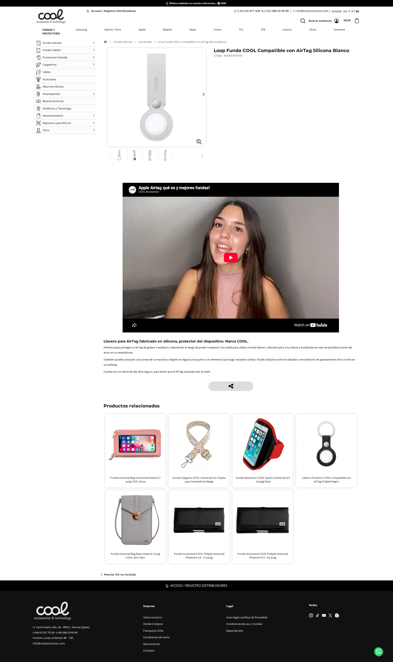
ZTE (263, 29)
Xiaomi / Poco (112, 29)
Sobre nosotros (152, 617)
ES (357, 11)
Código (218, 55)
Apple (142, 29)
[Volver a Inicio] (105, 41)
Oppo (192, 29)
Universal (339, 29)
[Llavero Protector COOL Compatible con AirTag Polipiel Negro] (326, 444)
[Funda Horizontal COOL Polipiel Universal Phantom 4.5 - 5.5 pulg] (199, 520)
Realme (167, 29)
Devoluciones (151, 644)
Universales (145, 42)
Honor (218, 29)
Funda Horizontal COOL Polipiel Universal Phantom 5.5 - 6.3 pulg (263, 555)
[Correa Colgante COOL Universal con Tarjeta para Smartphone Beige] (199, 444)
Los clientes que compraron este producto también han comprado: (110, 155)
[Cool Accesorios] (51, 16)
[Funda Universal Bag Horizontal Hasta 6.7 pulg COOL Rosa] (135, 444)
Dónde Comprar (153, 624)
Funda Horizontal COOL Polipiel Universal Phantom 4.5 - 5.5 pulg (199, 555)
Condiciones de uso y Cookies (244, 624)
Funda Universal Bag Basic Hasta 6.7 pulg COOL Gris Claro (135, 555)
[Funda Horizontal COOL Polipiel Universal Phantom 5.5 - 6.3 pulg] (262, 520)
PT (353, 11)
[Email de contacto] (311, 11)
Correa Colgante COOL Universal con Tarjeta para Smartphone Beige (199, 479)
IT (349, 11)
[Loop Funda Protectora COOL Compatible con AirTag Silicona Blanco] (119, 155)
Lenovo (287, 29)
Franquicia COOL (153, 630)
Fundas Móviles (123, 42)
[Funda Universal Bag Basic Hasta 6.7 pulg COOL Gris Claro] (135, 520)
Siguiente (202, 155)
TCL (241, 29)
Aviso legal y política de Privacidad (246, 617)
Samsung (81, 29)
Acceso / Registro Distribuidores (113, 11)
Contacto (149, 650)
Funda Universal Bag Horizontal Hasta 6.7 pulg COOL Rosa (135, 479)
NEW (224, 3)
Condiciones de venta (156, 637)
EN (345, 11)
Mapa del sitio (234, 630)
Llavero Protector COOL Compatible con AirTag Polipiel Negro (326, 479)
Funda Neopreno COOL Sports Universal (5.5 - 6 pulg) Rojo (263, 479)
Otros (312, 29)
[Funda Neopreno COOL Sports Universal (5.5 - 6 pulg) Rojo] (262, 444)
